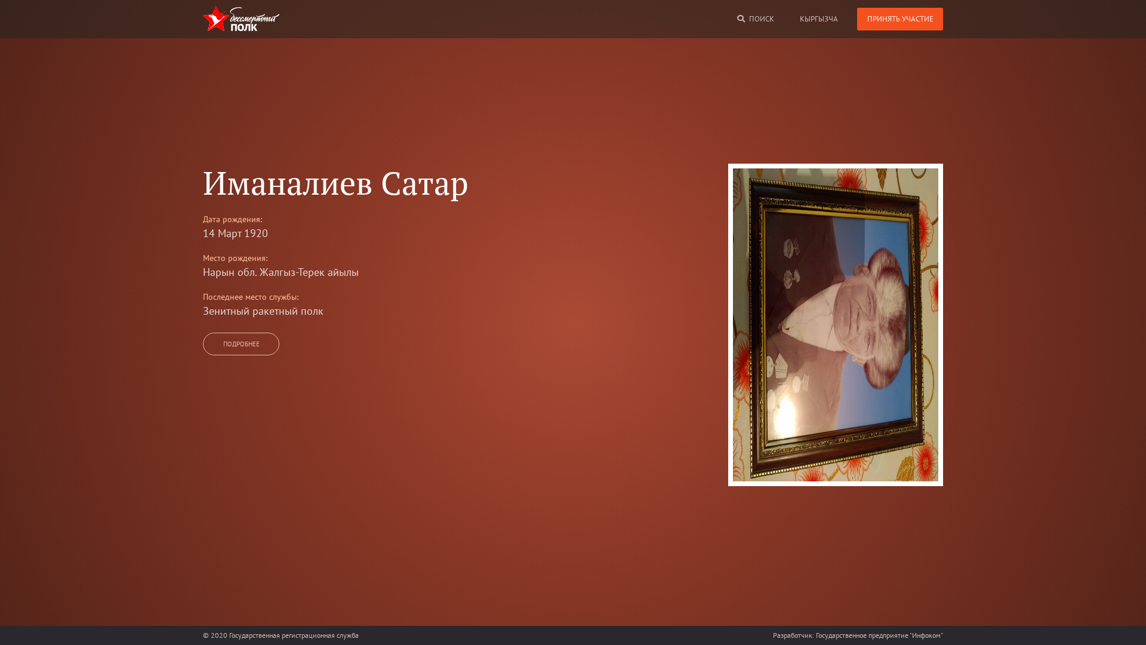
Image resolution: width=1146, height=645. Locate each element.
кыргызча (819, 19)
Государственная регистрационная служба (294, 635)
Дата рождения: (232, 219)
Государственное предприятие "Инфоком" (879, 635)
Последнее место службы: (250, 296)
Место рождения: (235, 258)
